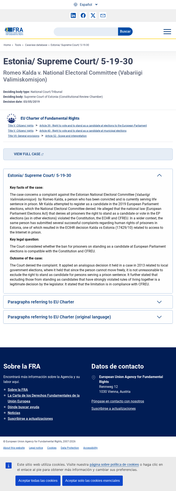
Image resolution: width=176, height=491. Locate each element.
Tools (18, 45)
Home (7, 45)
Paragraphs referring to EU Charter (41, 301)
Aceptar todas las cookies (38, 480)
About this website (14, 447)
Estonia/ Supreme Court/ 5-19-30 (70, 45)
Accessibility (90, 447)
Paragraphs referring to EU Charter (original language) (59, 316)
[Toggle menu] (167, 31)
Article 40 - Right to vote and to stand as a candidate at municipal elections (82, 130)
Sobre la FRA (18, 390)
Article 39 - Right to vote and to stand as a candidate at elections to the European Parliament (93, 125)
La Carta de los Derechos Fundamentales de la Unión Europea (44, 398)
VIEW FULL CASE (27, 154)
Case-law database (36, 45)
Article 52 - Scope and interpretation (66, 135)
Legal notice (36, 447)
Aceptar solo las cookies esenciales (92, 480)
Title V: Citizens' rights (20, 125)
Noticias (14, 413)
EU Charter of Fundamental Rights (50, 118)
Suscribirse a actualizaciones (30, 419)
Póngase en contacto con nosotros (117, 401)
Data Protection (70, 447)
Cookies (51, 447)
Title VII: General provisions (23, 135)
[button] (73, 15)
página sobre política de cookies (114, 464)
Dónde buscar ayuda (23, 407)
